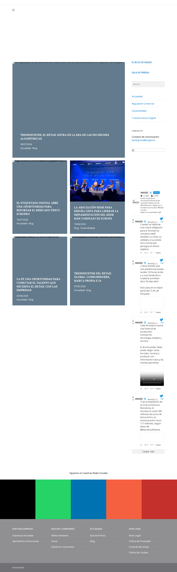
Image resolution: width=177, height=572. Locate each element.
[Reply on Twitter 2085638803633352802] (142, 389)
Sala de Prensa (97, 535)
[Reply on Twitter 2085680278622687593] (142, 313)
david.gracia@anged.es (143, 140)
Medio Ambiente (59, 535)
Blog (34, 148)
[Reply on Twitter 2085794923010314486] (142, 253)
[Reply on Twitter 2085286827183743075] (142, 445)
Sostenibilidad (87, 228)
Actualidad (25, 148)
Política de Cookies (138, 552)
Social (54, 541)
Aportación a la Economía (25, 541)
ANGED (139, 221)
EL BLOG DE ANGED (142, 62)
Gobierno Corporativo (62, 546)
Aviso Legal (135, 535)
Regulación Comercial (143, 103)
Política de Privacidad (139, 541)
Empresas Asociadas (22, 535)
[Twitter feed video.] (152, 375)
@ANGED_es (152, 222)
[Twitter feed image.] (152, 303)
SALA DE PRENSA (140, 72)
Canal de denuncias (139, 546)
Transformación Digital (144, 118)
